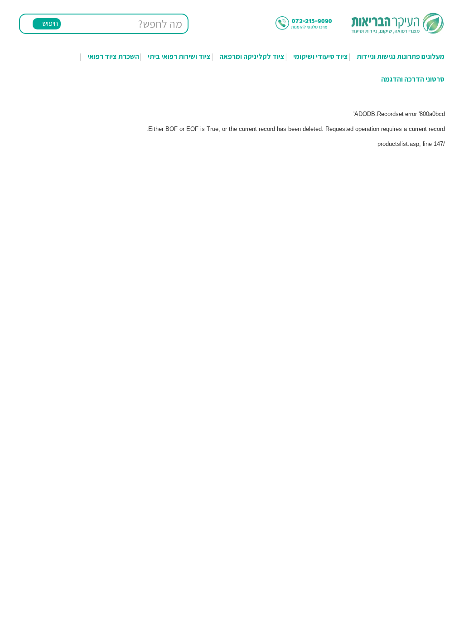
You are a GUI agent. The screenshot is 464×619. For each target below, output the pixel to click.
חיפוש (50, 23)
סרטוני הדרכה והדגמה (413, 79)
